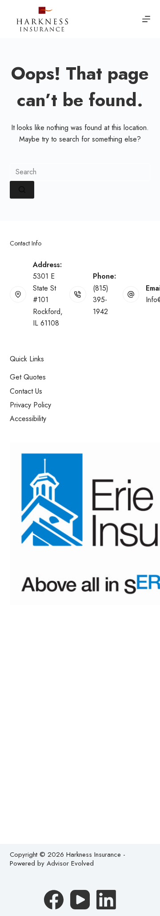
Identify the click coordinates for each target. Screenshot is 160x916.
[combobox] (80, 172)
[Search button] (22, 190)
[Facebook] (54, 899)
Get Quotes (28, 377)
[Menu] (146, 19)
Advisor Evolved (70, 863)
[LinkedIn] (106, 899)
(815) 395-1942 (100, 300)
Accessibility (28, 419)
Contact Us (26, 391)
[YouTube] (80, 899)
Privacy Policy (30, 405)
